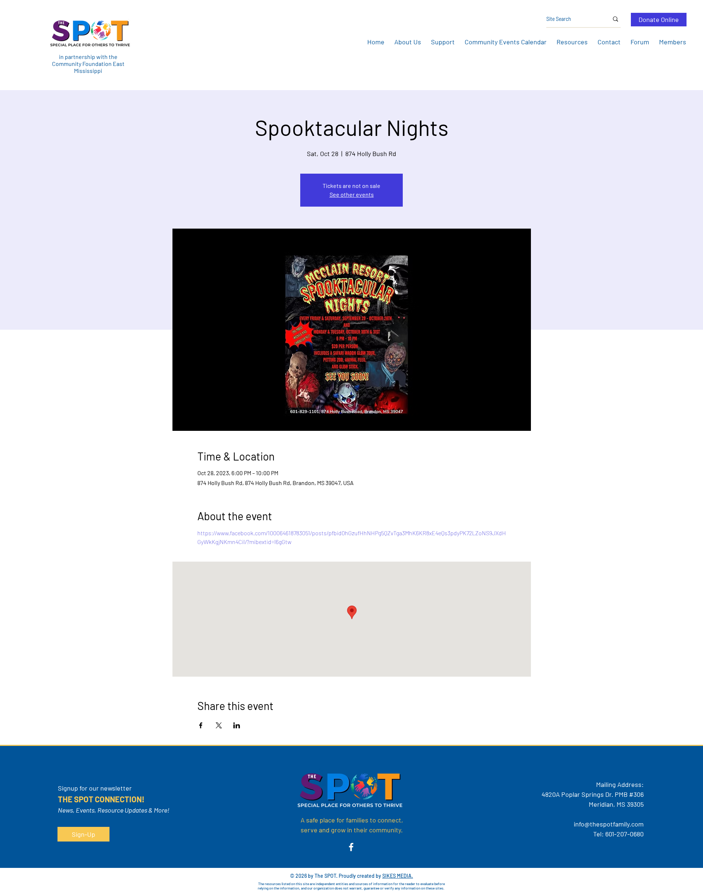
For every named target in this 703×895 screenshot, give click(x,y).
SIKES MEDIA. (397, 876)
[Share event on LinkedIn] (236, 725)
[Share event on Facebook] (200, 725)
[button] (407, 41)
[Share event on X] (218, 725)
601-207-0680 (624, 834)
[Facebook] (351, 847)
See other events (352, 194)
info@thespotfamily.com (609, 824)
